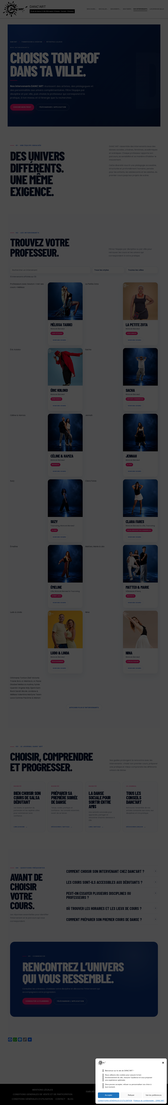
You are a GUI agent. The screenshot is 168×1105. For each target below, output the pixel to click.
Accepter (108, 1095)
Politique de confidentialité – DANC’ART (148, 1101)
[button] (163, 1063)
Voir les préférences (154, 1095)
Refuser (131, 1095)
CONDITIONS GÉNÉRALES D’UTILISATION (115, 1101)
